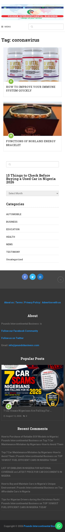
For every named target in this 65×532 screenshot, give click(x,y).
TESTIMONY (13, 252)
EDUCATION (13, 229)
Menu (7, 26)
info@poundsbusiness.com (24, 345)
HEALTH (10, 237)
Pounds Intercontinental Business (42, 526)
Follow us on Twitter (12, 338)
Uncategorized (14, 259)
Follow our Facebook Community (19, 331)
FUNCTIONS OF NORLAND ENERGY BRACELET (31, 143)
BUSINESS (12, 221)
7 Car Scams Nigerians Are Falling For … (28, 410)
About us (9, 302)
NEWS (9, 244)
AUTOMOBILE (13, 214)
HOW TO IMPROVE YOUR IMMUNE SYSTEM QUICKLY (30, 88)
